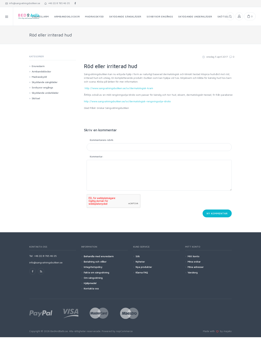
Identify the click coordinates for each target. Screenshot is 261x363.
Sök (138, 256)
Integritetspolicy (93, 266)
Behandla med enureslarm (99, 256)
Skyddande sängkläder (45, 82)
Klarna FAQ (142, 272)
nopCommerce (124, 331)
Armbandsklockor (41, 71)
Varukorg (193, 272)
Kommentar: (96, 156)
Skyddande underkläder (45, 92)
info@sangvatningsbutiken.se (24, 3)
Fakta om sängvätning (96, 272)
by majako (225, 331)
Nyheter (140, 261)
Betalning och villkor (95, 261)
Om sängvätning (93, 277)
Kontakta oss (91, 288)
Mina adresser (196, 266)
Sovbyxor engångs (42, 87)
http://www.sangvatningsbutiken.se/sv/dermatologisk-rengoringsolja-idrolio (127, 101)
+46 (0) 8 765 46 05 (58, 3)
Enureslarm (38, 66)
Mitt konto (193, 256)
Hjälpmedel (90, 283)
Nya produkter (144, 266)
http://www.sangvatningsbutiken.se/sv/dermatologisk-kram (119, 88)
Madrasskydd (39, 76)
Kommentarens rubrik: (102, 140)
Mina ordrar (194, 261)
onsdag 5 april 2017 (217, 56)
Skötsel (36, 98)
